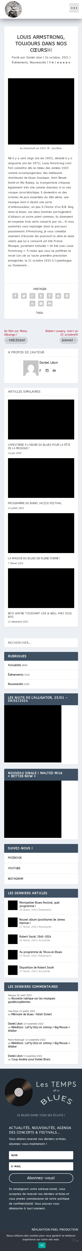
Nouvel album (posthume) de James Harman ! (42, 921)
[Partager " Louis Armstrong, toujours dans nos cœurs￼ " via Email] (41, 303)
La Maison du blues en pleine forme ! (34, 558)
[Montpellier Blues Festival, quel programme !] (13, 905)
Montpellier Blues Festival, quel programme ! (39, 904)
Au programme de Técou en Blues (40, 952)
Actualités (14, 665)
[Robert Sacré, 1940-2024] (13, 939)
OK (42, 1245)
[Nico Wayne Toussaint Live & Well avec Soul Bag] (41, 588)
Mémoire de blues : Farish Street (31, 1014)
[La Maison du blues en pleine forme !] (41, 533)
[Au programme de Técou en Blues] (13, 954)
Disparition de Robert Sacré (36, 967)
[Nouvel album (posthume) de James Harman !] (13, 922)
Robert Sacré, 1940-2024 (35, 936)
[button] (74, 8)
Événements (20, 62)
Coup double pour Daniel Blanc (31, 1059)
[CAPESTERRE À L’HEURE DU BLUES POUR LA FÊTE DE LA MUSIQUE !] (41, 419)
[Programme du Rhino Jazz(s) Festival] (41, 478)
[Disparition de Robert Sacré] (13, 970)
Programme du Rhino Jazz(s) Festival (35, 503)
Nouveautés (38, 62)
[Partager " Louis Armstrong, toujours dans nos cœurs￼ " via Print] (49, 303)
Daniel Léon (34, 57)
